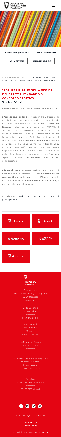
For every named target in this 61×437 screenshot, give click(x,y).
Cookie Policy (30, 422)
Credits (44, 432)
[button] (54, 5)
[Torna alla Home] (16, 5)
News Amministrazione (17, 53)
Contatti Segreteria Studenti (30, 415)
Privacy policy (30, 425)
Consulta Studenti (42, 61)
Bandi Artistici (17, 61)
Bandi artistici (49, 108)
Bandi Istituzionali (46, 53)
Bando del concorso (29, 196)
